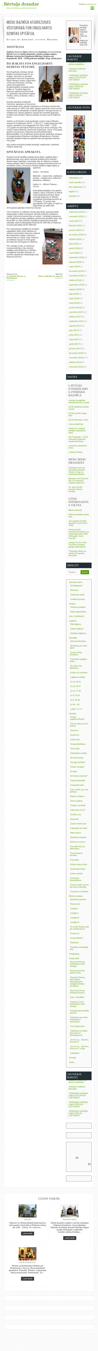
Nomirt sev (74, 735)
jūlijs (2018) (74, 294)
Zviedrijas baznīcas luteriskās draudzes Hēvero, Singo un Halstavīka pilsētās (76, 471)
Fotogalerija (74, 954)
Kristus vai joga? (77, 767)
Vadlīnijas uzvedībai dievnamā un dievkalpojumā (78, 1033)
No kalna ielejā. (77, 758)
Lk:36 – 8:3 (75, 704)
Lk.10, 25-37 (75, 686)
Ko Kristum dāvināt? (78, 776)
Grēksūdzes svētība (78, 753)
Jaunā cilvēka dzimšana (76, 653)
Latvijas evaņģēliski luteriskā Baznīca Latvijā (78, 401)
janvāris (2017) (75, 349)
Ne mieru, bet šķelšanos (76, 667)
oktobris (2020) (75, 239)
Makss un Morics (77, 796)
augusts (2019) (75, 262)
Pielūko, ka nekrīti (77, 805)
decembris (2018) (76, 271)
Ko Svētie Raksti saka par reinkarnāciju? (79, 928)
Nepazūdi (74, 819)
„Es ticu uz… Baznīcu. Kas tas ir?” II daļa (79, 1047)
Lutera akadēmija (75, 424)
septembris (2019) (76, 257)
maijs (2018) (74, 298)
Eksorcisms (75, 904)
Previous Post (16, 276)
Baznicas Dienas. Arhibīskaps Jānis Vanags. (77, 964)
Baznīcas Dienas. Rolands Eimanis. (77, 992)
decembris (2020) (76, 235)
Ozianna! (74, 730)
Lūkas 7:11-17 (76, 709)
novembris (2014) (76, 367)
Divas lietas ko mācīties (76, 854)
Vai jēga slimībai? (77, 762)
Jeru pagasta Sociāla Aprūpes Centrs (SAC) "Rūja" (77, 523)
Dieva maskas (76, 801)
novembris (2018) (76, 276)
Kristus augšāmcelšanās (77, 718)
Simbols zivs (75, 815)
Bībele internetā (75, 510)
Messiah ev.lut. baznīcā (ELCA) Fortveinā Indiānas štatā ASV (78, 481)
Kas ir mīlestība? (77, 997)
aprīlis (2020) (74, 248)
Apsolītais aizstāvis (78, 837)
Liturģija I (74, 909)
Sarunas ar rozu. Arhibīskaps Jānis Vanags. (77, 1004)
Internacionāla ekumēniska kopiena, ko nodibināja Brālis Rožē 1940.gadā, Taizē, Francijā (78, 534)
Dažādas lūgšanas (78, 633)
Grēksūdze (74, 1053)
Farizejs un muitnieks (79, 892)
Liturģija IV (74, 922)
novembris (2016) (76, 358)
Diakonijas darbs (77, 595)
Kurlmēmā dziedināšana (75, 879)
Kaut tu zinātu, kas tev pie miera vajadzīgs (79, 886)
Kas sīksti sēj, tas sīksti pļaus (77, 847)
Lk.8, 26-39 (75, 700)
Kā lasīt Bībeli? (76, 938)
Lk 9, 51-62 (75, 695)
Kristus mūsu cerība (78, 864)
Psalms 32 (74, 933)
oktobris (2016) (75, 362)
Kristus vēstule (76, 874)
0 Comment (41, 40)
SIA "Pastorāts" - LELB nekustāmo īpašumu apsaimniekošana (78, 439)
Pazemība (74, 860)
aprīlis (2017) (74, 344)
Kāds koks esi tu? (77, 810)
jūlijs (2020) (74, 244)
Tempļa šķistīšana (77, 744)
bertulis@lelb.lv (91, 4)
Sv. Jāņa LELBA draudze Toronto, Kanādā (75, 489)
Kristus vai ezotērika (78, 673)
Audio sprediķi (75, 182)
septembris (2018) (76, 285)
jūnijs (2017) (74, 335)
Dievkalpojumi (76, 586)
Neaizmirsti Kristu (77, 869)
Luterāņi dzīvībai (75, 452)
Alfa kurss (74, 590)
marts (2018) (74, 303)
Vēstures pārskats (77, 607)
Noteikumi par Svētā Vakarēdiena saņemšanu (78, 1019)
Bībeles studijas (76, 896)
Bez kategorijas (75, 187)
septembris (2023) (76, 212)
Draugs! (73, 771)
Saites (71, 1062)
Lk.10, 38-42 (75, 682)
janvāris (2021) (75, 230)
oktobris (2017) (75, 317)
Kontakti (72, 1058)
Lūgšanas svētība (77, 677)
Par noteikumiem (77, 1026)
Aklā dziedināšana (78, 641)
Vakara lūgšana (77, 629)
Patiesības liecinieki (78, 828)
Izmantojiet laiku (77, 785)
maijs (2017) (74, 339)
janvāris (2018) (75, 308)
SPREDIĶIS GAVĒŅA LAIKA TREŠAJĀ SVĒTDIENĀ (78, 86)
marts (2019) (74, 267)
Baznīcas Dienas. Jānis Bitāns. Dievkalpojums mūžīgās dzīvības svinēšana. (77, 981)
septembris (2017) (76, 321)
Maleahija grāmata (78, 899)
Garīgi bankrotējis (77, 781)
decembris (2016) (76, 353)
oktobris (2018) (75, 280)
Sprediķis (73, 638)
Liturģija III (74, 918)
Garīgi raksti (74, 958)
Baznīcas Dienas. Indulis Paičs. (77, 972)
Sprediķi (72, 196)
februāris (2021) (75, 226)
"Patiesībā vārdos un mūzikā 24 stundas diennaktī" (77, 553)
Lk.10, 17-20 (75, 691)
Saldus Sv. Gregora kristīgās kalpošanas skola (77, 430)
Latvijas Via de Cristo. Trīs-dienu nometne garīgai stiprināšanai (77, 545)
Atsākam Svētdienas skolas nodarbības (77, 63)
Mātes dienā (75, 833)
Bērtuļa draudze (21, 4)
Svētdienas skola (77, 599)
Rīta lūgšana (75, 624)
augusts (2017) (75, 326)
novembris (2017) (76, 312)
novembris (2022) (76, 216)
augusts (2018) (75, 289)
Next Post (50, 275)
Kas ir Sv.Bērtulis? (77, 616)
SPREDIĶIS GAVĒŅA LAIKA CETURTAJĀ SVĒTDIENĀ (78, 77)
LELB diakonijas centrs (78, 420)
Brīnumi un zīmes (77, 842)
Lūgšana (72, 621)
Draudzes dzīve (75, 582)
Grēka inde (75, 740)
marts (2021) (74, 221)
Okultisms (74, 943)
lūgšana (72, 191)
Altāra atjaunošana (78, 612)
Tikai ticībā (74, 749)
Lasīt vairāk (27, 1233)
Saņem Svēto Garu (78, 824)
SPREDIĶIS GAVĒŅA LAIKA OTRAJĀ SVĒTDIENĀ (78, 95)
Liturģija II (74, 913)
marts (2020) (74, 253)
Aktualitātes (53, 40)
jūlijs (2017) (74, 330)
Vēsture (72, 604)
